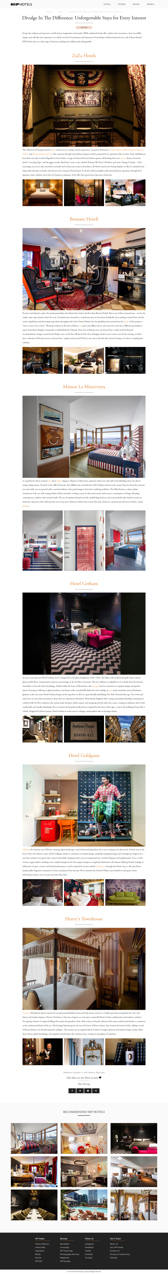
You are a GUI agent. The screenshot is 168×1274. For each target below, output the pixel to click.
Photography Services (69, 1254)
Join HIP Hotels (116, 1247)
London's (26, 1013)
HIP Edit (38, 1261)
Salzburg (26, 850)
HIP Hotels (39, 1239)
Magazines (64, 1258)
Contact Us (115, 1251)
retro (111, 690)
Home (49, 12)
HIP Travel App (66, 1251)
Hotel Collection (42, 1244)
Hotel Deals (40, 1247)
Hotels (107, 4)
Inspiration (39, 1251)
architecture (100, 867)
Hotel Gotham (84, 583)
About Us (114, 1244)
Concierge (64, 1247)
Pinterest (89, 1254)
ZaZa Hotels (84, 56)
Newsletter (64, 1244)
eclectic (123, 158)
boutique (95, 686)
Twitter (88, 1251)
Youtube (88, 1258)
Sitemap (113, 1258)
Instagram (89, 1244)
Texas (54, 150)
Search (150, 4)
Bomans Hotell (84, 219)
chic (49, 481)
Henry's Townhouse (84, 919)
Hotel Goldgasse (84, 755)
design (126, 322)
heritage (26, 506)
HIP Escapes (65, 1261)
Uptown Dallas (122, 150)
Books (136, 4)
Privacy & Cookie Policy (120, 1254)
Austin (112, 150)
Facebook (89, 1247)
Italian (59, 481)
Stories (121, 4)
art (81, 326)
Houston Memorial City (42, 154)
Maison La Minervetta (84, 387)
